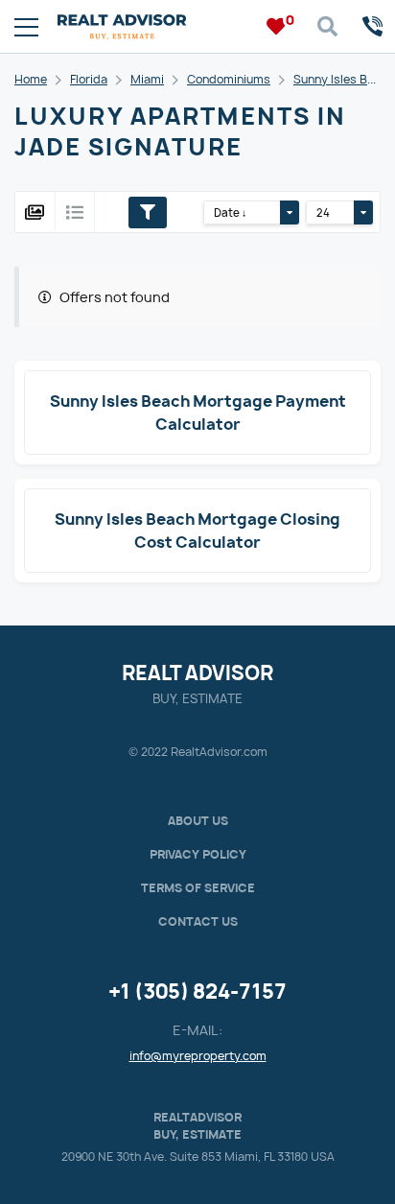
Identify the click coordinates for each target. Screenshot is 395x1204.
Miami (147, 79)
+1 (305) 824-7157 (197, 991)
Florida (88, 79)
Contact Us (198, 921)
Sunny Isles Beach (343, 79)
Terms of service (198, 888)
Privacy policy (198, 854)
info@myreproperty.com (198, 1056)
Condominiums (228, 79)
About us (198, 821)
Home (30, 79)
